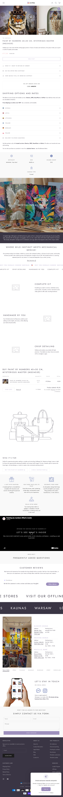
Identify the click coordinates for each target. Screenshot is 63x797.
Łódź (48, 670)
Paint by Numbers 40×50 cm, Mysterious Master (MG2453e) (20, 381)
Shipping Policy (6, 766)
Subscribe (8, 755)
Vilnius (22, 670)
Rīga (14, 670)
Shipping (53, 389)
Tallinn (6, 670)
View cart (8, 389)
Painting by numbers (55, 749)
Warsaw (40, 670)
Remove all (18, 389)
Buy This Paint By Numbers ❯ (15, 470)
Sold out (31, 59)
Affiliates (54, 769)
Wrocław (57, 670)
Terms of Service (7, 774)
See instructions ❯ (31, 260)
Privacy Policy (6, 769)
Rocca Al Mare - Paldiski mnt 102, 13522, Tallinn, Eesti (39, 655)
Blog (34, 752)
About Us (35, 744)
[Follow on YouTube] (8, 779)
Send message (31, 733)
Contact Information (38, 747)
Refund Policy (6, 772)
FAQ (34, 755)
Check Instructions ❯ (39, 470)
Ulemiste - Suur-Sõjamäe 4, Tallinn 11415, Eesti (38, 632)
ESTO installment (56, 772)
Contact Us (36, 757)
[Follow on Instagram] (3, 779)
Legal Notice (36, 749)
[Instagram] (45, 690)
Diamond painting (54, 747)
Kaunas (31, 670)
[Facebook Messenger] (38, 690)
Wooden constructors (55, 755)
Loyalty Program (56, 766)
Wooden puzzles (54, 757)
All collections (53, 744)
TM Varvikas (7, 38)
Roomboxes (53, 752)
